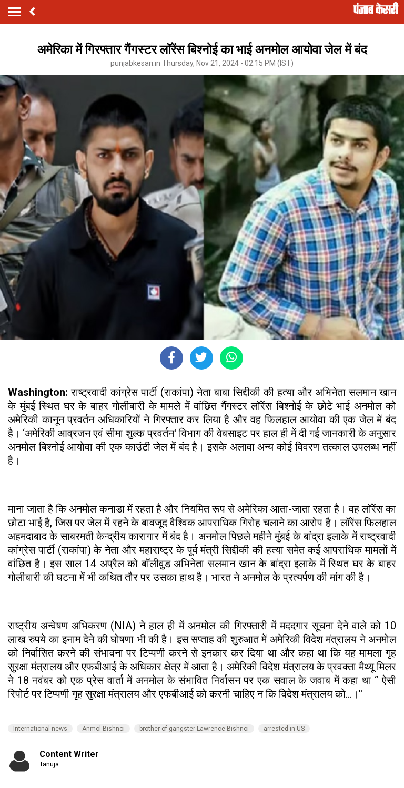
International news (40, 728)
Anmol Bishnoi (103, 728)
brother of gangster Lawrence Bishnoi (194, 728)
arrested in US (284, 728)
